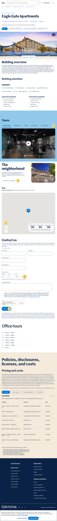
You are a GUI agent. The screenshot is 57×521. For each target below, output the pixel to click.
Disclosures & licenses (39, 487)
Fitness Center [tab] (7, 125)
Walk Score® (48, 229)
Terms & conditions (38, 484)
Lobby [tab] (25, 125)
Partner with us (37, 463)
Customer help (14, 473)
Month (3, 274)
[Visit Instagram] (19, 507)
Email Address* (5, 265)
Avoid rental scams (15, 471)
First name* (4, 250)
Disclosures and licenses (40, 479)
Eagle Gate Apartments (30, 6)
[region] (28, 515)
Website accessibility (38, 495)
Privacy (35, 482)
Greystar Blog (14, 487)
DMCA (35, 492)
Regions (35, 472)
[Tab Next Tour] (53, 125)
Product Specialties (38, 474)
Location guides (14, 481)
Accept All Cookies (33, 518)
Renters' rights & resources (40, 490)
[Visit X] (25, 507)
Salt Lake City (8, 6)
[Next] (54, 396)
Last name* (30, 250)
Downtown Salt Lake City (18, 6)
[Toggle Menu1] (53, 3)
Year (16, 274)
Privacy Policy (25, 515)
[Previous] (50, 396)
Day (9, 274)
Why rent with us (15, 484)
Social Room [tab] (34, 125)
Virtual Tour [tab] (44, 125)
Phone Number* (5, 257)
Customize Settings (22, 518)
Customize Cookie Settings (40, 498)
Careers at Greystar (38, 469)
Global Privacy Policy (34, 296)
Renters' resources (15, 479)
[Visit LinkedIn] (22, 507)
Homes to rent (14, 467)
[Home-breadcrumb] (2, 6)
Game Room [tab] (17, 125)
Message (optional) (6, 282)
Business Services (38, 466)
